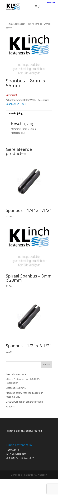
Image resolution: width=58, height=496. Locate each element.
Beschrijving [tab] (16, 113)
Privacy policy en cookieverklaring (24, 430)
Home (9, 23)
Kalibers (10, 406)
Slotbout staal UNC (16, 387)
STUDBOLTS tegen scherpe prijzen (24, 401)
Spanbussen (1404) (23, 23)
